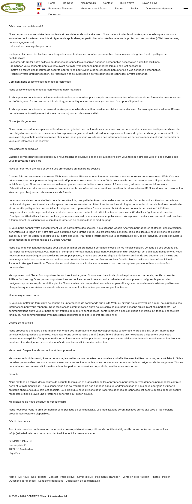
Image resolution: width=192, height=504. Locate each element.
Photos (119, 8)
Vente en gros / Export (94, 8)
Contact (107, 2)
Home (52, 2)
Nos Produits (38, 476)
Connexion (54, 14)
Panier (134, 8)
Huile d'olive (127, 2)
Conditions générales (50, 480)
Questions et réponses (159, 8)
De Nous (68, 2)
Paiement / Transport (60, 8)
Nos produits (88, 2)
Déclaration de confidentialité (83, 480)
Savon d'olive (150, 2)
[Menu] (186, 8)
